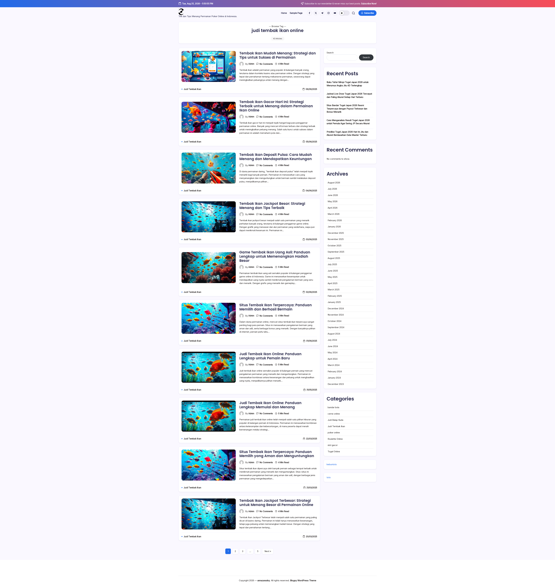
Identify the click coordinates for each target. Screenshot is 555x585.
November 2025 (336, 239)
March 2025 (334, 289)
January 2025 (334, 302)
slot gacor (333, 445)
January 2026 (334, 226)
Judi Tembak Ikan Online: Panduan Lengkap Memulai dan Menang (270, 404)
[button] (344, 13)
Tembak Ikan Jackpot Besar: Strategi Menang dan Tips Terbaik (272, 205)
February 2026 (335, 220)
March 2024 (334, 365)
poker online (334, 432)
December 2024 (336, 308)
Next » (267, 551)
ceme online (334, 413)
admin (251, 64)
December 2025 (336, 233)
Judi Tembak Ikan (336, 426)
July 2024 (332, 340)
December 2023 (336, 384)
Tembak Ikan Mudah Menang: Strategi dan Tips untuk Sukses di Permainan (277, 55)
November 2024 (336, 314)
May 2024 (332, 352)
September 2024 (336, 327)
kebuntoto (332, 464)
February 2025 (335, 296)
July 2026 (332, 188)
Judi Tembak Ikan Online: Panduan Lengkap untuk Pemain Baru (270, 356)
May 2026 (332, 201)
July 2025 (332, 264)
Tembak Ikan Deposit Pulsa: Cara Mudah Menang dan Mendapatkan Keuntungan (275, 156)
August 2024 (334, 333)
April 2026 (332, 207)
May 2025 (332, 277)
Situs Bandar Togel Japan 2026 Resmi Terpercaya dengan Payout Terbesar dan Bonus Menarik (347, 108)
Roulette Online (335, 439)
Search (330, 52)
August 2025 (334, 258)
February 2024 (335, 371)
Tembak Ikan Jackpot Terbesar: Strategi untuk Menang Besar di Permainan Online (276, 502)
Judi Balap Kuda (335, 420)
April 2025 (332, 283)
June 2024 (333, 346)
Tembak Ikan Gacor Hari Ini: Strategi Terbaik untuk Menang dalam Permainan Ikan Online (276, 106)
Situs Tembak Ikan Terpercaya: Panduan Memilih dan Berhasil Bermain (275, 307)
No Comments (266, 64)
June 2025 (333, 270)
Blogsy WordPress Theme (303, 580)
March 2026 (334, 214)
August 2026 (334, 182)
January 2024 (334, 377)
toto (329, 477)
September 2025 (336, 251)
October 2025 (334, 245)
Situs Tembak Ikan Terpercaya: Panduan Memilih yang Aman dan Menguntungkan (276, 453)
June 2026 (333, 195)
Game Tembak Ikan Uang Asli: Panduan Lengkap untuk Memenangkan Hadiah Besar (274, 256)
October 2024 (334, 321)
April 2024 (332, 358)
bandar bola (333, 407)
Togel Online (334, 451)
